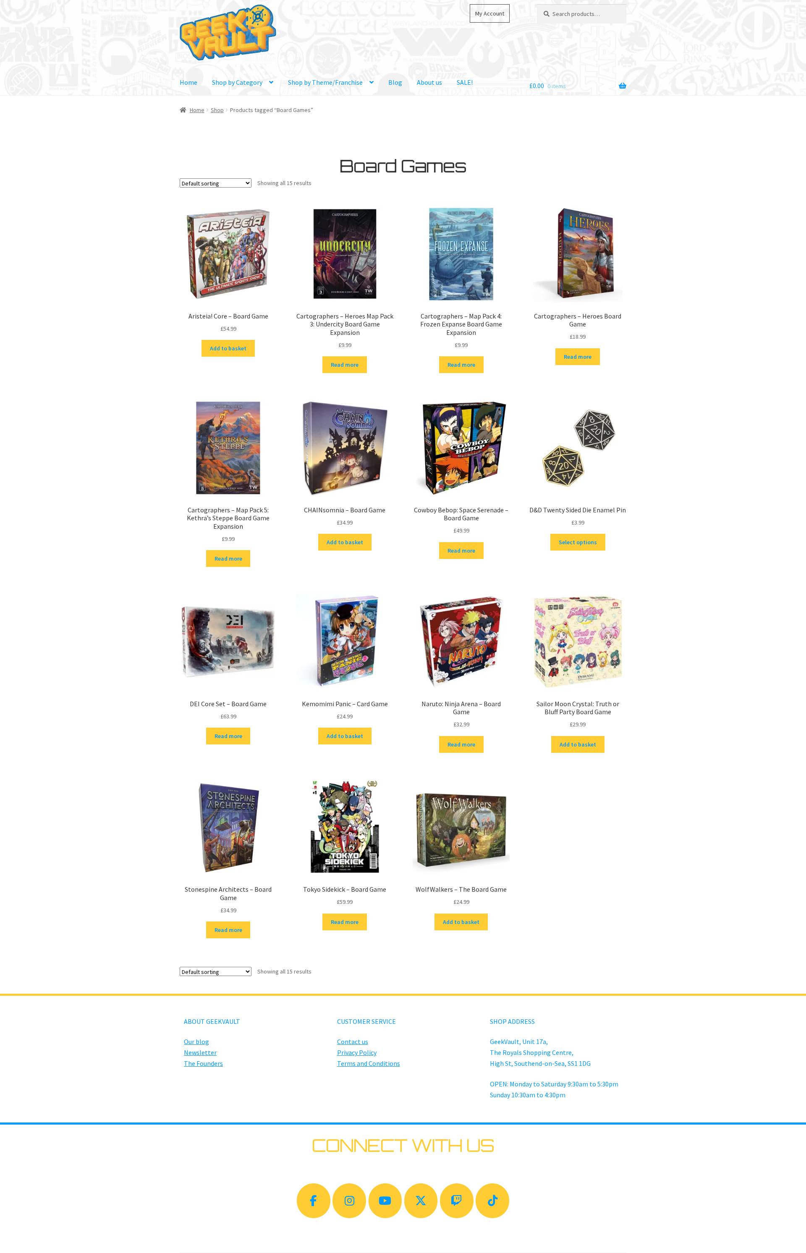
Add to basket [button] (228, 348)
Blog (395, 82)
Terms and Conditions (368, 1063)
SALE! (465, 82)
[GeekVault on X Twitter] (421, 1200)
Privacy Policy (357, 1052)
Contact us (352, 1041)
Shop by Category (237, 82)
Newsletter (200, 1052)
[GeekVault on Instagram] (349, 1200)
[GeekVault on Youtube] (385, 1200)
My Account (489, 13)
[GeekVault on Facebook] (313, 1200)
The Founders (203, 1063)
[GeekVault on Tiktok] (492, 1200)
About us (429, 82)
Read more (345, 364)
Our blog (196, 1041)
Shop (217, 110)
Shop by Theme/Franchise (325, 82)
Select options (578, 542)
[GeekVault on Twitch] (457, 1200)
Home (188, 82)
